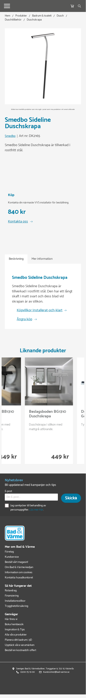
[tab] (16, 259)
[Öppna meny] (7, 6)
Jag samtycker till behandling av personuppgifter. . (28, 508)
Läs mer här (36, 510)
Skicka (71, 498)
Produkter (21, 16)
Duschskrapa (34, 20)
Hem (7, 16)
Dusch (60, 16)
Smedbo (10, 136)
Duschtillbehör (13, 20)
